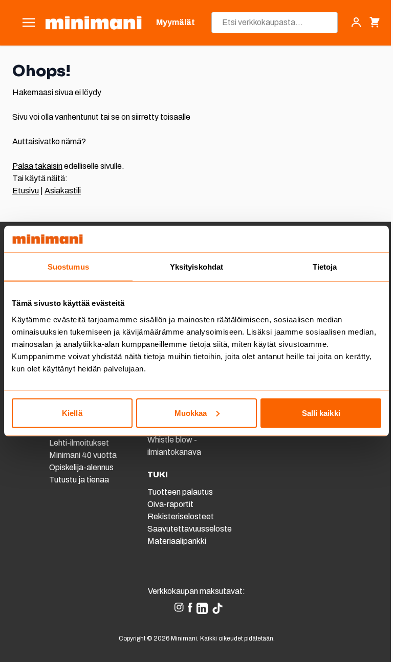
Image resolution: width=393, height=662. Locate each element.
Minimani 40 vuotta (83, 455)
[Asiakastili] (356, 22)
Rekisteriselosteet (180, 516)
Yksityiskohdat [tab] (196, 266)
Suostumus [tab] (68, 266)
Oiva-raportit (170, 504)
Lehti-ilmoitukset (79, 442)
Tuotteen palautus (180, 492)
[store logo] (93, 23)
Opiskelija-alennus (81, 467)
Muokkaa (190, 412)
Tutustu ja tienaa (79, 479)
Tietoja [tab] (325, 266)
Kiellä (72, 412)
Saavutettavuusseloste (189, 528)
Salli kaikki (321, 412)
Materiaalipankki (176, 541)
